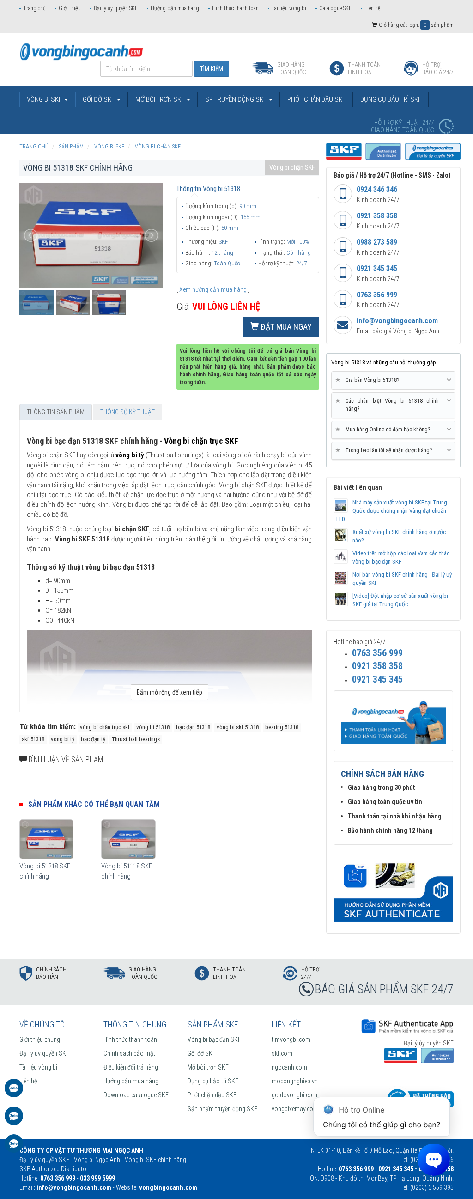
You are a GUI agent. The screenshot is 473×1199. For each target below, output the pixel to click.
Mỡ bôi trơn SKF (208, 1067)
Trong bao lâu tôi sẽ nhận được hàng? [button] (385, 450)
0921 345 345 (377, 268)
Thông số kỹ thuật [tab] (127, 412)
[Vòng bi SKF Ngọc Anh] (81, 51)
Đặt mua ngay (285, 327)
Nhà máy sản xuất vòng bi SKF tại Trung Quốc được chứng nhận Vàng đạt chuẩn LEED (390, 511)
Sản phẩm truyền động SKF (222, 1109)
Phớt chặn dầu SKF (212, 1095)
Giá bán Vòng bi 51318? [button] (369, 379)
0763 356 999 (377, 294)
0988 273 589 (377, 242)
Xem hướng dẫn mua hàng (213, 289)
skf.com (282, 1053)
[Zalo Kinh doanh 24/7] (14, 1093)
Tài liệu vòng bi (289, 8)
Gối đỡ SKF (202, 1053)
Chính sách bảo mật (129, 1053)
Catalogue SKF (335, 8)
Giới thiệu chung (39, 1039)
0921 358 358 (377, 215)
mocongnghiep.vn (295, 1081)
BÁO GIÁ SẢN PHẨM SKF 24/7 (384, 989)
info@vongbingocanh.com (397, 320)
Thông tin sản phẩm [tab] (56, 412)
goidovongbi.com (294, 1095)
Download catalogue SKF (136, 1095)
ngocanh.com (289, 1067)
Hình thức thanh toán (235, 8)
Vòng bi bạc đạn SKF (214, 1039)
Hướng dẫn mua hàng (175, 8)
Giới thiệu (70, 8)
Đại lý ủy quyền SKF (116, 8)
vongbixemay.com (295, 1109)
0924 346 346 (377, 189)
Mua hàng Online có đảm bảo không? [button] (384, 429)
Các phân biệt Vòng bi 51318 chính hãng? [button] (389, 404)
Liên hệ (372, 8)
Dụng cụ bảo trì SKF (213, 1081)
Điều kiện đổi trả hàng (130, 1067)
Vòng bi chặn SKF (292, 167)
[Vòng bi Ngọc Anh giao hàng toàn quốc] (393, 887)
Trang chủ (34, 8)
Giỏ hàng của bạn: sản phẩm (415, 25)
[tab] (393, 380)
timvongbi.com (291, 1039)
